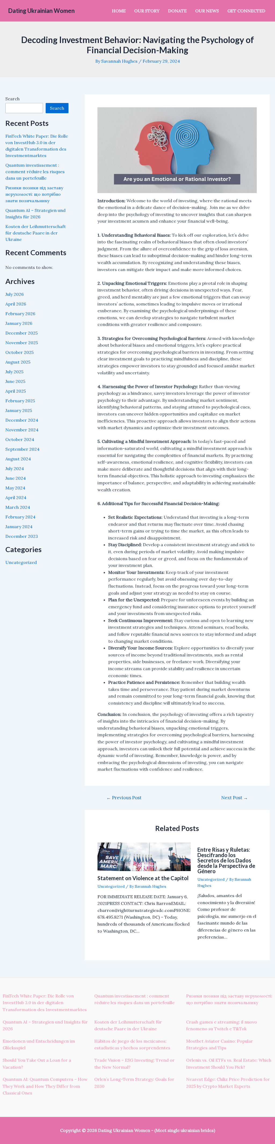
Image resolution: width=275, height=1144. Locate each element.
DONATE (177, 10)
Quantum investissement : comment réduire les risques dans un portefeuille (35, 171)
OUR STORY (147, 10)
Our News (207, 10)
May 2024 (15, 488)
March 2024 (17, 507)
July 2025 (14, 371)
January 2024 (18, 526)
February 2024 (20, 517)
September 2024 (22, 449)
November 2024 (21, 429)
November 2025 (21, 342)
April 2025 (15, 391)
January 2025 (18, 410)
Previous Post (124, 797)
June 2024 (15, 478)
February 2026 (20, 313)
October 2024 (19, 439)
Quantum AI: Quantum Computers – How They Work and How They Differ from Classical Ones (45, 1086)
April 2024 (15, 497)
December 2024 (21, 420)
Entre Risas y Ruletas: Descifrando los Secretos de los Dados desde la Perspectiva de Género (226, 860)
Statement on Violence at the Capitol (143, 878)
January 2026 (18, 323)
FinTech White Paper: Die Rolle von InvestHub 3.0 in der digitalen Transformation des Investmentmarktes (45, 1002)
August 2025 (17, 362)
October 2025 (19, 352)
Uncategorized (21, 562)
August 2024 (18, 458)
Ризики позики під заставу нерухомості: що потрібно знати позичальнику (34, 194)
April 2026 (15, 304)
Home (119, 10)
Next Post (234, 797)
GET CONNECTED (246, 10)
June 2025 (15, 381)
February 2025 (20, 400)
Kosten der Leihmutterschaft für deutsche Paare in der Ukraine (35, 233)
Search (12, 98)
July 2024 (14, 468)
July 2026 (14, 294)
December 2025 (21, 333)
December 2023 (21, 536)
